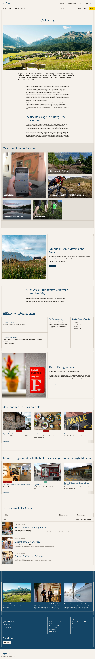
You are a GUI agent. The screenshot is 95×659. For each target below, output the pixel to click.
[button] (4, 8)
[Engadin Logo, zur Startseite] (9, 3)
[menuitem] (10, 8)
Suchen (6, 514)
